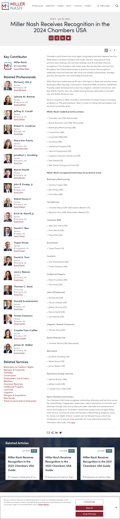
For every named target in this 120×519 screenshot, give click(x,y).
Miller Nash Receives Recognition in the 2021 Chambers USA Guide (97, 462)
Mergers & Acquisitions (15, 395)
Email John (18, 192)
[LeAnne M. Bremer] (8, 101)
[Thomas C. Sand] (8, 290)
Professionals (37, 6)
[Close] (116, 507)
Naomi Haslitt (21, 170)
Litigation (8, 393)
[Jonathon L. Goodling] (8, 159)
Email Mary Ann (21, 149)
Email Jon (18, 163)
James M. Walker (23, 345)
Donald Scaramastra (26, 301)
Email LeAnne (20, 105)
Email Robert (19, 207)
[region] (60, 508)
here (73, 423)
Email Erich (19, 222)
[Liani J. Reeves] (8, 276)
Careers (88, 6)
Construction (10, 376)
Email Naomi (19, 178)
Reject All (89, 508)
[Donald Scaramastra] (8, 305)
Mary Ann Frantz (23, 140)
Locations (78, 6)
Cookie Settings (89, 502)
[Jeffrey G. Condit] (8, 115)
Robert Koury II (22, 199)
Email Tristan (19, 324)
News (53, 19)
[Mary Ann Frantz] (8, 144)
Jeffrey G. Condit (23, 111)
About (69, 6)
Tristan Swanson (23, 316)
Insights (60, 6)
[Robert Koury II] (8, 203)
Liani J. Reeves (22, 272)
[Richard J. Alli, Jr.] (8, 86)
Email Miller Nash (21, 69)
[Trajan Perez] (8, 247)
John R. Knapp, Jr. (23, 184)
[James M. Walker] (8, 349)
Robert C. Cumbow (24, 126)
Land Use (8, 390)
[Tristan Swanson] (8, 320)
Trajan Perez (21, 243)
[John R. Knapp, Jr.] (8, 188)
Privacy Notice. (43, 504)
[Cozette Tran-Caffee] (8, 334)
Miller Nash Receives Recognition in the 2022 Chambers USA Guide (58, 464)
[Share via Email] (48, 432)
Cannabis (8, 373)
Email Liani (18, 280)
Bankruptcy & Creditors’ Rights (19, 367)
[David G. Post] (8, 261)
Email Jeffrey (19, 119)
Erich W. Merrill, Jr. (24, 213)
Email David (19, 236)
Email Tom (18, 295)
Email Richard (20, 90)
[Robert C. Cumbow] (8, 130)
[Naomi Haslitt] (8, 174)
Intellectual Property (14, 387)
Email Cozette (20, 339)
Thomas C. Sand (23, 286)
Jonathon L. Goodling (26, 155)
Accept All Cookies (89, 514)
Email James (19, 353)
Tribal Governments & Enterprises (20, 401)
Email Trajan (19, 251)
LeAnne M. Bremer (24, 97)
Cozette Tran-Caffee (26, 330)
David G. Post (21, 257)
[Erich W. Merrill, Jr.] (8, 217)
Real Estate (9, 398)
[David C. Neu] (8, 232)
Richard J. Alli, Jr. (23, 82)
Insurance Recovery (13, 384)
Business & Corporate (14, 370)
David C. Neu (21, 228)
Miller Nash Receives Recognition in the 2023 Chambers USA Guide (21, 464)
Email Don (18, 309)
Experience (50, 6)
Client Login (104, 6)
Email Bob (18, 134)
